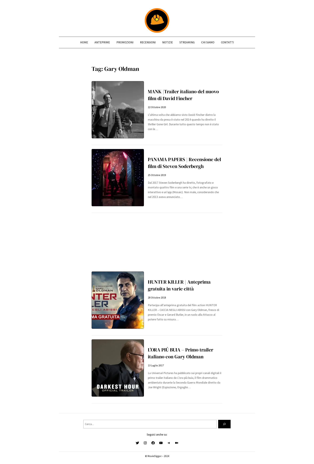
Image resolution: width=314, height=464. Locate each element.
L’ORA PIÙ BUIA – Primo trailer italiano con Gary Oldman (180, 353)
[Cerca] (224, 424)
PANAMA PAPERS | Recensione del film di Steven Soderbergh (184, 163)
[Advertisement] (157, 240)
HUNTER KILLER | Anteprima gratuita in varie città (179, 285)
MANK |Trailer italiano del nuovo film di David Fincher (183, 95)
